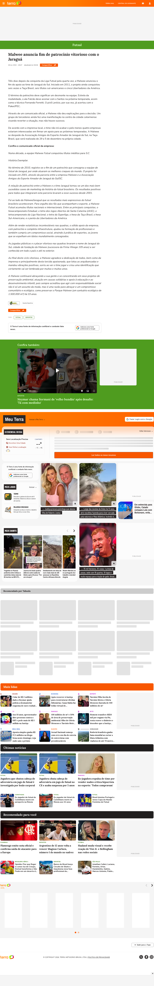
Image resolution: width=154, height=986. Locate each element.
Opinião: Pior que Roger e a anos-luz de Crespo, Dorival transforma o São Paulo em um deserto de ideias (26, 867)
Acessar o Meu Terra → (37, 419)
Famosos (54, 711)
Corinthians (19, 795)
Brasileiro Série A (21, 862)
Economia (54, 694)
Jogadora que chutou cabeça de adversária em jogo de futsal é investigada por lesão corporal (17, 782)
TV (13, 711)
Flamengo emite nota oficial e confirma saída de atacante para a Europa (18, 849)
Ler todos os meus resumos (104, 455)
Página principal (14, 3)
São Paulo (96, 862)
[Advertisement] (135, 800)
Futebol (81, 842)
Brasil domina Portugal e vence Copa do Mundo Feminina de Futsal (103, 799)
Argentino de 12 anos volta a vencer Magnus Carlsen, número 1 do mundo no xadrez (56, 849)
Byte (91, 711)
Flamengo (4, 842)
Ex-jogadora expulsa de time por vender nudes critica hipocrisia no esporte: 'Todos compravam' (96, 782)
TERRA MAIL (110, 3)
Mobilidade (94, 729)
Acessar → (33, 487)
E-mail (143, 3)
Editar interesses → (146, 431)
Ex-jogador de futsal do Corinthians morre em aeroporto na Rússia (25, 799)
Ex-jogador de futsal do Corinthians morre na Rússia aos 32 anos (64, 799)
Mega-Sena (16, 729)
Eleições (54, 729)
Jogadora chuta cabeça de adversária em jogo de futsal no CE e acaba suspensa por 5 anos (57, 782)
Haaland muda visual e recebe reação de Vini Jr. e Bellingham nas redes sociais (95, 849)
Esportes (29, 317)
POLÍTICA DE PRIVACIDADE (99, 957)
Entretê (93, 694)
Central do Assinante (127, 3)
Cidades (15, 694)
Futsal (18, 317)
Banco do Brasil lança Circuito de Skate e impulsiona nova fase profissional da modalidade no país (63, 867)
